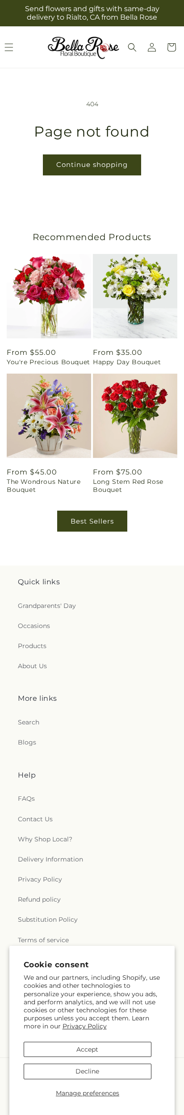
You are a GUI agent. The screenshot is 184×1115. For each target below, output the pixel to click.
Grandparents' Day (47, 606)
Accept (87, 1049)
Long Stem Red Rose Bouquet (128, 486)
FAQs (26, 799)
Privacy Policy (85, 1026)
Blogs (27, 742)
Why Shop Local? (45, 839)
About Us (32, 666)
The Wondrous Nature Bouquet (43, 486)
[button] (132, 47)
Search (28, 722)
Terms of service (43, 940)
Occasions (34, 626)
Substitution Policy (48, 919)
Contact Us (35, 819)
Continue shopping (92, 164)
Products (32, 646)
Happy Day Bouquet (127, 362)
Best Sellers (92, 521)
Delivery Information (50, 859)
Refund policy (39, 899)
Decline (87, 1071)
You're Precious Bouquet (48, 362)
